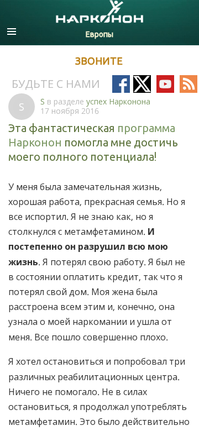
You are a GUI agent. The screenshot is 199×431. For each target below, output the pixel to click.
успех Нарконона (118, 101)
